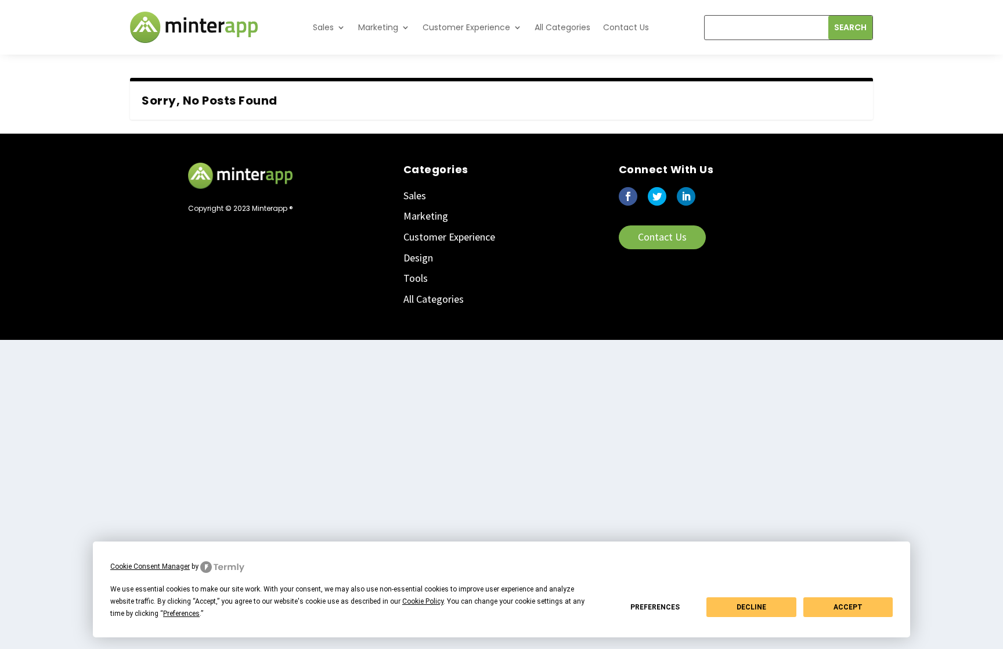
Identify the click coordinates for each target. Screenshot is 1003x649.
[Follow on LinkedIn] (686, 196)
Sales (323, 27)
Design (418, 257)
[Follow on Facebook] (628, 196)
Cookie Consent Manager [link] (150, 566)
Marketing (378, 27)
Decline (751, 607)
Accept (848, 607)
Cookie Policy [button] (422, 601)
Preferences (655, 607)
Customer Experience (466, 27)
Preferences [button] (181, 613)
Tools (415, 278)
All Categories (562, 27)
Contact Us (626, 27)
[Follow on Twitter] (657, 196)
